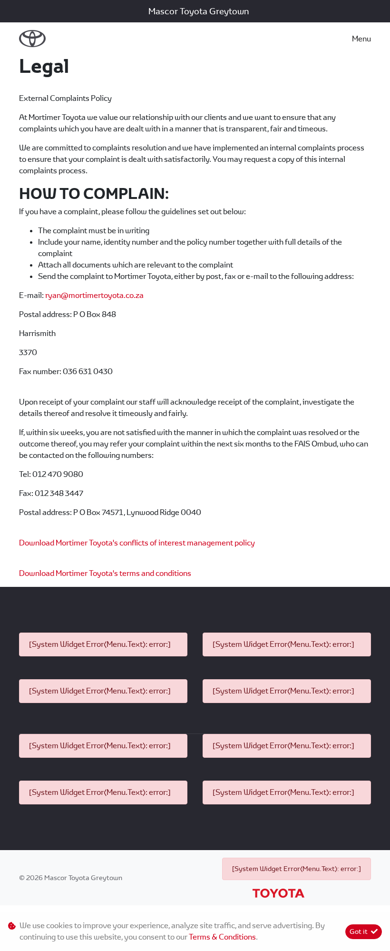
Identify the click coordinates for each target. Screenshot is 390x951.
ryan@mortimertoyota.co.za (94, 295)
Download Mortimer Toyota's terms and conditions (105, 573)
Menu (361, 39)
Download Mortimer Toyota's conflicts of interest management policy (137, 543)
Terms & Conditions (222, 937)
